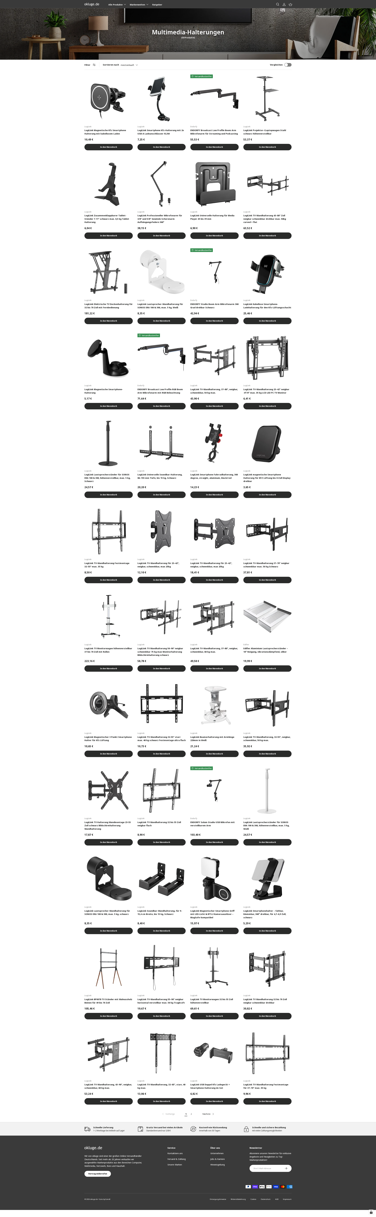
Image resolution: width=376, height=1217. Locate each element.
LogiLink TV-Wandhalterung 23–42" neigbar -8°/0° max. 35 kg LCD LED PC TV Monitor (266, 391)
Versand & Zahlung (176, 1158)
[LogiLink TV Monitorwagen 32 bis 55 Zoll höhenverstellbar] (214, 968)
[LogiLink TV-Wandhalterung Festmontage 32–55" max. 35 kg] (108, 531)
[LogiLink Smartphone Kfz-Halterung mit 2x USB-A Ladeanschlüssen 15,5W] (161, 99)
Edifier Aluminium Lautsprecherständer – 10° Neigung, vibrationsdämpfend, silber (265, 650)
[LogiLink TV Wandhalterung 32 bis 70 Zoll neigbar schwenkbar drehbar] (267, 968)
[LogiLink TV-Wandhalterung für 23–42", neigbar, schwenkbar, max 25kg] (161, 531)
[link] (168, 1114)
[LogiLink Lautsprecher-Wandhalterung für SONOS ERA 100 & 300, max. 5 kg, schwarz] (108, 879)
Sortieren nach (111, 64)
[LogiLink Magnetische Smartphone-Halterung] (108, 358)
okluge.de (94, 1199)
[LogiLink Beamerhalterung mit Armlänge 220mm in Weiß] (214, 705)
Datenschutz (266, 1199)
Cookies (253, 1199)
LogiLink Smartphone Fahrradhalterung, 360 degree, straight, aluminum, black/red (214, 476)
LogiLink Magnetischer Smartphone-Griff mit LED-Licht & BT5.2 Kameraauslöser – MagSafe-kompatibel (212, 914)
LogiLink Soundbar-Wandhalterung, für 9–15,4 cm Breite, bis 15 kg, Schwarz (159, 912)
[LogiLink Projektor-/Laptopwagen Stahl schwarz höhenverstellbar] (267, 99)
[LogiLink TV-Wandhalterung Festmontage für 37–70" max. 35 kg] (267, 1053)
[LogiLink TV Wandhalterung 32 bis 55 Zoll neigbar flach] (161, 790)
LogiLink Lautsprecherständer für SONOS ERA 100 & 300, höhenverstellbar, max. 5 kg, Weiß (266, 825)
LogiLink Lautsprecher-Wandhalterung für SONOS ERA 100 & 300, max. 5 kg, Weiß (160, 306)
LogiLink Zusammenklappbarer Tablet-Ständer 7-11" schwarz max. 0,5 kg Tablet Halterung (106, 219)
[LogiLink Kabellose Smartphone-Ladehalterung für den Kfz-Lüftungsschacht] (267, 272)
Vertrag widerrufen (97, 1173)
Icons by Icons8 (104, 1199)
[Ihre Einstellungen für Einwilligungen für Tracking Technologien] (371, 1212)
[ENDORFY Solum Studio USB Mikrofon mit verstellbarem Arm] (214, 790)
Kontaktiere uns (175, 1153)
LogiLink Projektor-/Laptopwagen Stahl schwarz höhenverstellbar (264, 132)
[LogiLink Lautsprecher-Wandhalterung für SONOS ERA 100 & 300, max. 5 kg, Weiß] (161, 272)
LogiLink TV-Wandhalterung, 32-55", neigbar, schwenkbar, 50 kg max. (267, 738)
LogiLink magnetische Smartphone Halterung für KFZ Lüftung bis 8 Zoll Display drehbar (266, 478)
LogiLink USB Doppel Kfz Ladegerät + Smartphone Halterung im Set (210, 1086)
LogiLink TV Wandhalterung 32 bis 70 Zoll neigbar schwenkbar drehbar (265, 1001)
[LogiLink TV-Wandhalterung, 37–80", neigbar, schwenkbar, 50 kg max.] (214, 358)
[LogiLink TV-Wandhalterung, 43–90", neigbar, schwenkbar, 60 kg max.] (108, 1053)
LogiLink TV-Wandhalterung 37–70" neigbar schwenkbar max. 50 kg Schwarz (266, 565)
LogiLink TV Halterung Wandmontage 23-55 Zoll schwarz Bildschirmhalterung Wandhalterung (107, 825)
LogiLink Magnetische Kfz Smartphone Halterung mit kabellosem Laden (105, 132)
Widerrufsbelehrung (238, 1199)
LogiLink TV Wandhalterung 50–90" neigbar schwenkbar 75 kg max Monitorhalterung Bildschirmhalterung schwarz (160, 651)
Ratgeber (157, 4)
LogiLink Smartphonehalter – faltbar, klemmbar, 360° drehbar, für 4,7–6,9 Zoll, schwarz (264, 914)
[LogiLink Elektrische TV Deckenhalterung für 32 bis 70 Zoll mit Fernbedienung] (108, 272)
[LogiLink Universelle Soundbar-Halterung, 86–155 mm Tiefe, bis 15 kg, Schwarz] (161, 443)
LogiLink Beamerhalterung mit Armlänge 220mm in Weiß (212, 738)
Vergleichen (276, 64)
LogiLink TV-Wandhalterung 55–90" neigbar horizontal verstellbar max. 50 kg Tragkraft (161, 1001)
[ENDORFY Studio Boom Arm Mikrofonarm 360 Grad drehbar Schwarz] (214, 272)
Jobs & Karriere (217, 1158)
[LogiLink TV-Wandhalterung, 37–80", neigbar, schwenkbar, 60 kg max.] (214, 617)
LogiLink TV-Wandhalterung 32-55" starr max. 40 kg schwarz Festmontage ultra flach (161, 738)
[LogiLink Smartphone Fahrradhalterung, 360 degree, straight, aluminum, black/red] (214, 443)
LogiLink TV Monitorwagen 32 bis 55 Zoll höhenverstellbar (211, 1001)
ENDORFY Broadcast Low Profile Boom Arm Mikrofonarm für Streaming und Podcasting (214, 132)
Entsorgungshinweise (218, 1199)
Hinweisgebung (217, 1164)
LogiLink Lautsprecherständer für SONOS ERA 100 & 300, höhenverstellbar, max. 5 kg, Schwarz (107, 478)
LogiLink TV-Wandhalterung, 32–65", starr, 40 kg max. (161, 1086)
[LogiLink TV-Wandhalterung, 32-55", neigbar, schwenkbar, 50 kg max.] (267, 705)
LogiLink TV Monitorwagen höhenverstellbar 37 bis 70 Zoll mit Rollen (108, 650)
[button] (290, 4)
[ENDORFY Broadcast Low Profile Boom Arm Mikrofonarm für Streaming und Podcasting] (214, 99)
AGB (276, 1199)
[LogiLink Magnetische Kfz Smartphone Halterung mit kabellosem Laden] (108, 99)
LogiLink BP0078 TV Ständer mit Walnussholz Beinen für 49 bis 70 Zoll (108, 1001)
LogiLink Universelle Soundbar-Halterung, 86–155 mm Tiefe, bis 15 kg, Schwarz (159, 476)
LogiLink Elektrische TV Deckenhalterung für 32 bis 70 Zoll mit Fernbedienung (108, 306)
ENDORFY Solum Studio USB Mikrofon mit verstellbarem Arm (212, 824)
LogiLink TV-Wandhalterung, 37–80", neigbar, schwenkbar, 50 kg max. (214, 391)
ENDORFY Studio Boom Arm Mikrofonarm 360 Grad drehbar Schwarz (214, 306)
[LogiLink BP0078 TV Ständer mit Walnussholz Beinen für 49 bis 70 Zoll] (108, 968)
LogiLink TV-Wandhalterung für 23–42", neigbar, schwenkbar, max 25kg (158, 565)
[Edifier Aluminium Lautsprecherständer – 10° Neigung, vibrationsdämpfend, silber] (267, 617)
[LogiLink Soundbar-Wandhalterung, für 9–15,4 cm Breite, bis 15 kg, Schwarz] (161, 879)
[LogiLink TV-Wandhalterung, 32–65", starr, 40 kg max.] (161, 1053)
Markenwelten (137, 4)
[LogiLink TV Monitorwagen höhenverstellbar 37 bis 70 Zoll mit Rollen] (108, 617)
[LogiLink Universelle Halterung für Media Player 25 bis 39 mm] (214, 184)
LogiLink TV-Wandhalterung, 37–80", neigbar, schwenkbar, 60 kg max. (214, 650)
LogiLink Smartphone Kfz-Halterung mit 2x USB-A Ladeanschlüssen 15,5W (160, 132)
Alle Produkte (115, 4)
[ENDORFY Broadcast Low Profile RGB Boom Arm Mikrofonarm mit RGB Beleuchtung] (161, 358)
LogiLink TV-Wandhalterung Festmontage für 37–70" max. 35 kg (265, 1086)
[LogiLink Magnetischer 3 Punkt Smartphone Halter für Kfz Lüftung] (108, 705)
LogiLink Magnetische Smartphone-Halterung (103, 391)
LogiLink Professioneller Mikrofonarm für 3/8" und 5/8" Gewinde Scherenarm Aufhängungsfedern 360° (159, 219)
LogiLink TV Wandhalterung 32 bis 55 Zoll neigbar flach (159, 824)
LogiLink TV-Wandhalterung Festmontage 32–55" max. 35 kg (106, 565)
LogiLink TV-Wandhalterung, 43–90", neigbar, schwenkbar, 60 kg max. (108, 1086)
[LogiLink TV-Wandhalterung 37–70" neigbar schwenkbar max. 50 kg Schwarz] (267, 531)
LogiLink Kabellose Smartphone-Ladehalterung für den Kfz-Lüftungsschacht (267, 306)
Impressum (287, 1199)
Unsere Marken (174, 1164)
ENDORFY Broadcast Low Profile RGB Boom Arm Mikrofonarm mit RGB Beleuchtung (160, 391)
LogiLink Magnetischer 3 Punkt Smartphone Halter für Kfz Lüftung (108, 738)
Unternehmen (217, 1153)
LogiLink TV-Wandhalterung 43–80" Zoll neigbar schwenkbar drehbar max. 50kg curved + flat (264, 219)
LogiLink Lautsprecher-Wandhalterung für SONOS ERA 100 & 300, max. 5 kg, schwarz (107, 912)
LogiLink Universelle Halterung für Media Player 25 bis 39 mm (212, 217)
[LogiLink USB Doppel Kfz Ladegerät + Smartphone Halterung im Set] (214, 1053)
